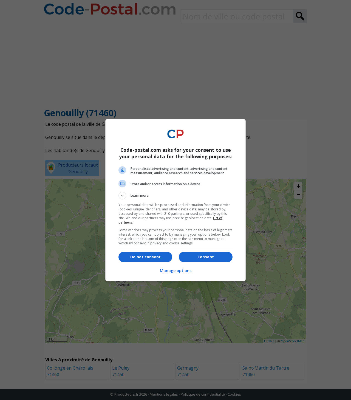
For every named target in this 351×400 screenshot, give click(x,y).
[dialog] (175, 200)
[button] (175, 195)
